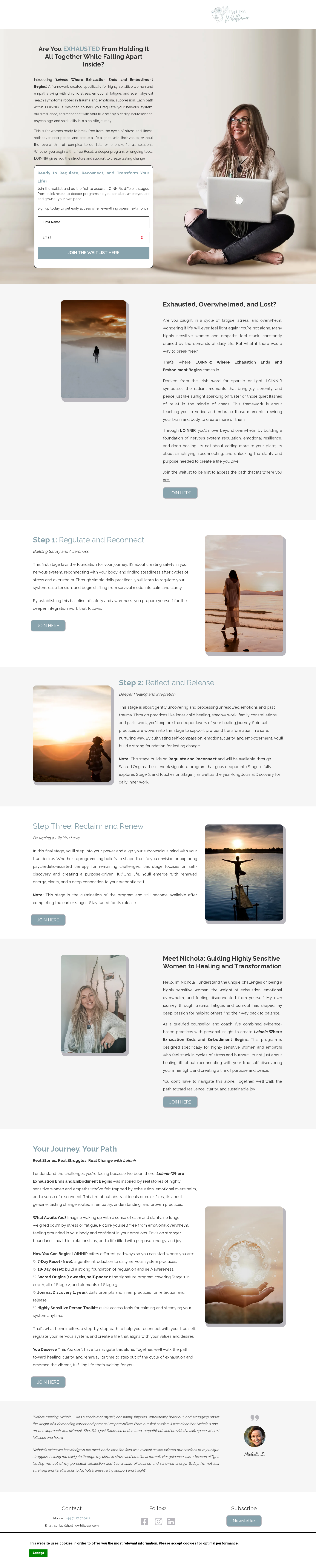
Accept (38, 1553)
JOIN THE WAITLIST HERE (93, 252)
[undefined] (146, 1521)
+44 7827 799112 (77, 1518)
